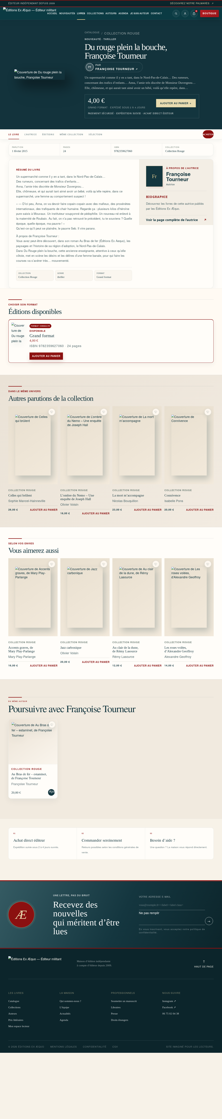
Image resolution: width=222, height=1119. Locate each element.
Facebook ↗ (169, 1007)
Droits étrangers (119, 1020)
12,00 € (137, 665)
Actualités (65, 1013)
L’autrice (30, 134)
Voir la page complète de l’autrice (176, 220)
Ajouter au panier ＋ (176, 103)
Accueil (52, 13)
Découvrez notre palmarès (192, 3)
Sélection (95, 134)
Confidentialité (94, 1046)
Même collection (71, 134)
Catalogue (92, 32)
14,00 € (189, 665)
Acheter (208, 134)
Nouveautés (67, 13)
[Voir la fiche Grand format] (19, 341)
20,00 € (189, 509)
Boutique (209, 13)
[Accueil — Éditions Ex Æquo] (29, 13)
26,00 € (33, 509)
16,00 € (33, 665)
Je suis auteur (139, 13)
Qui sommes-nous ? (70, 1001)
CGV (115, 1046)
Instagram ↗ (169, 1001)
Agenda (123, 13)
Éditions (48, 134)
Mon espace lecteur (18, 1026)
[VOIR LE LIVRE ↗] (33, 445)
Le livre (13, 134)
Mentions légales (63, 1046)
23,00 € (137, 509)
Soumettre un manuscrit (124, 1001)
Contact (156, 13)
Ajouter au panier (46, 356)
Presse (114, 1013)
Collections (95, 13)
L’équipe (64, 1007)
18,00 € (85, 513)
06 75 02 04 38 (170, 1013)
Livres (81, 13)
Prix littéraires (15, 1020)
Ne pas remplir (155, 905)
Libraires (116, 1007)
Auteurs (111, 13)
